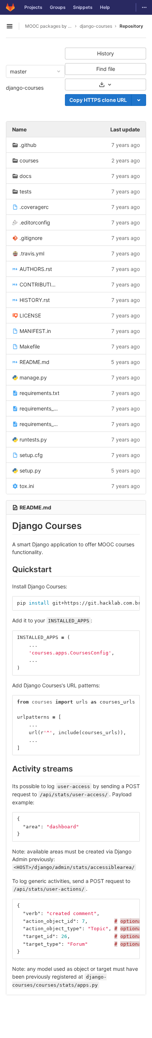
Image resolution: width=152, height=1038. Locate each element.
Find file (105, 69)
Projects (33, 7)
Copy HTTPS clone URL (98, 100)
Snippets (83, 7)
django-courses (25, 88)
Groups (58, 7)
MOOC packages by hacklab (48, 26)
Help (105, 7)
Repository (131, 26)
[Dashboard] (10, 7)
